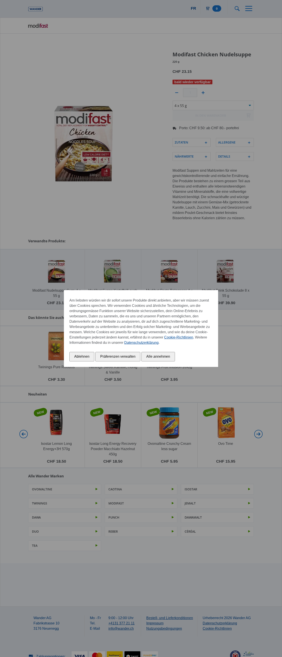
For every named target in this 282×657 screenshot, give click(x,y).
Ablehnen (81, 356)
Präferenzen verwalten (117, 356)
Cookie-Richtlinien (178, 337)
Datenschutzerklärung (141, 342)
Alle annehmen (158, 356)
